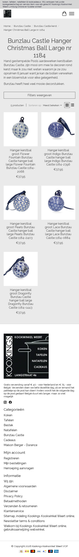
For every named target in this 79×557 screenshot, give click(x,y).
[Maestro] (50, 551)
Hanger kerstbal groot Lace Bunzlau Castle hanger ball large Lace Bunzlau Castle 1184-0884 (58, 231)
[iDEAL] (27, 551)
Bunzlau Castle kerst (45, 25)
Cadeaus (10, 440)
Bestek (8, 425)
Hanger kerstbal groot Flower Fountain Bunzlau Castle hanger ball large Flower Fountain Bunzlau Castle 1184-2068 (20, 160)
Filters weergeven (40, 95)
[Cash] (21, 551)
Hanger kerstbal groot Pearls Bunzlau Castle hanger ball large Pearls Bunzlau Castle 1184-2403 (20, 231)
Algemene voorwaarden (20, 486)
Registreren (11, 458)
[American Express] (56, 551)
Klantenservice (14, 511)
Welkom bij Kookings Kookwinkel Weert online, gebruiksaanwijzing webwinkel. (35, 527)
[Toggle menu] (71, 13)
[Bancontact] (44, 551)
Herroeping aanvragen (19, 468)
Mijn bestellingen (15, 463)
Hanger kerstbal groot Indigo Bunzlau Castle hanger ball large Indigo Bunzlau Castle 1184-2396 (58, 157)
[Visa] (38, 551)
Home (7, 25)
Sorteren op (34, 105)
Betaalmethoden (15, 501)
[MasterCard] (32, 551)
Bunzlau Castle (22, 25)
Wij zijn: (9, 481)
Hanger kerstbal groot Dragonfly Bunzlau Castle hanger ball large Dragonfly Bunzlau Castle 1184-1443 (20, 298)
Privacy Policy (13, 496)
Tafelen (9, 420)
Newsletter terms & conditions (24, 521)
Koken (8, 415)
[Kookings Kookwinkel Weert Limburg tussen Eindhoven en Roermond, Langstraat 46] (7, 13)
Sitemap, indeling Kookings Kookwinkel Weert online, (39, 516)
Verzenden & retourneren (20, 506)
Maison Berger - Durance (20, 445)
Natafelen (10, 430)
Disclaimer (11, 491)
